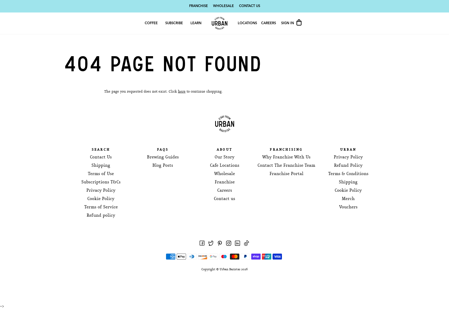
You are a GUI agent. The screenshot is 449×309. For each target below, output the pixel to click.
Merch (348, 199)
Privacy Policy (100, 190)
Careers (268, 23)
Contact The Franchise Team (286, 165)
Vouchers (348, 207)
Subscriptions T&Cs (101, 182)
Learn (195, 23)
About (224, 149)
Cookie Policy (100, 199)
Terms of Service (101, 207)
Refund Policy (348, 165)
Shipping (100, 165)
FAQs (163, 149)
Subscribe (174, 23)
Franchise (198, 6)
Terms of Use (101, 174)
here (182, 91)
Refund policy (101, 215)
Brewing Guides (163, 157)
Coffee (151, 23)
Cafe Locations (224, 165)
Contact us (224, 199)
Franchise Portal (286, 174)
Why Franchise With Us (286, 157)
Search (101, 149)
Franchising (286, 149)
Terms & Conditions (348, 174)
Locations (247, 23)
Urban (348, 149)
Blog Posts (162, 165)
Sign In (288, 23)
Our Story (224, 157)
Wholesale (223, 6)
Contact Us (249, 6)
